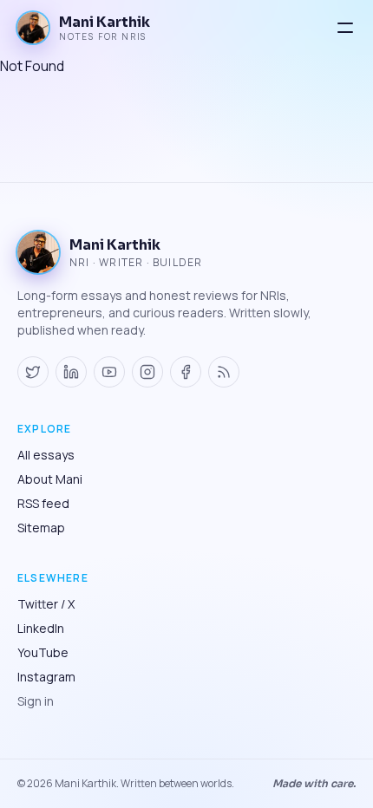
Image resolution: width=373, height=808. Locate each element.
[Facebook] (185, 372)
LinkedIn (40, 628)
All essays (46, 454)
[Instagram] (147, 372)
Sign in (35, 701)
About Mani (49, 479)
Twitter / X (46, 604)
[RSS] (223, 372)
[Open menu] (345, 27)
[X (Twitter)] (33, 372)
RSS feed (43, 503)
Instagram (46, 676)
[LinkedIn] (71, 372)
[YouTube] (109, 372)
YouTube (43, 652)
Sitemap (41, 527)
